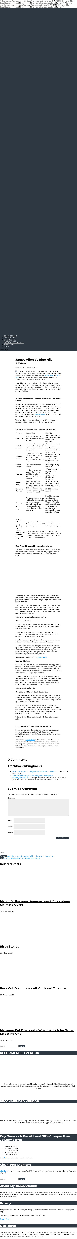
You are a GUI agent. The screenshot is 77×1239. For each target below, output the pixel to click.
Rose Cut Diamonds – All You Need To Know (33, 988)
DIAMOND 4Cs (9, 338)
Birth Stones (9, 946)
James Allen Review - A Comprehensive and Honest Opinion (33, 772)
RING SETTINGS (10, 341)
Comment (12, 798)
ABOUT (7, 346)
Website (10, 833)
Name (10, 820)
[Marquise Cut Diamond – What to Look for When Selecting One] (22, 1023)
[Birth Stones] (22, 940)
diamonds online (40, 414)
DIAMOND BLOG (10, 336)
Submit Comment (62, 838)
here (6, 1158)
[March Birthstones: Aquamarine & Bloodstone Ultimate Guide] (22, 894)
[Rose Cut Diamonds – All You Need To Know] (22, 982)
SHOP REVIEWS (10, 339)
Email (10, 826)
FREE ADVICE (9, 344)
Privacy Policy (5, 1219)
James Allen (49, 375)
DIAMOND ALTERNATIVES (14, 343)
